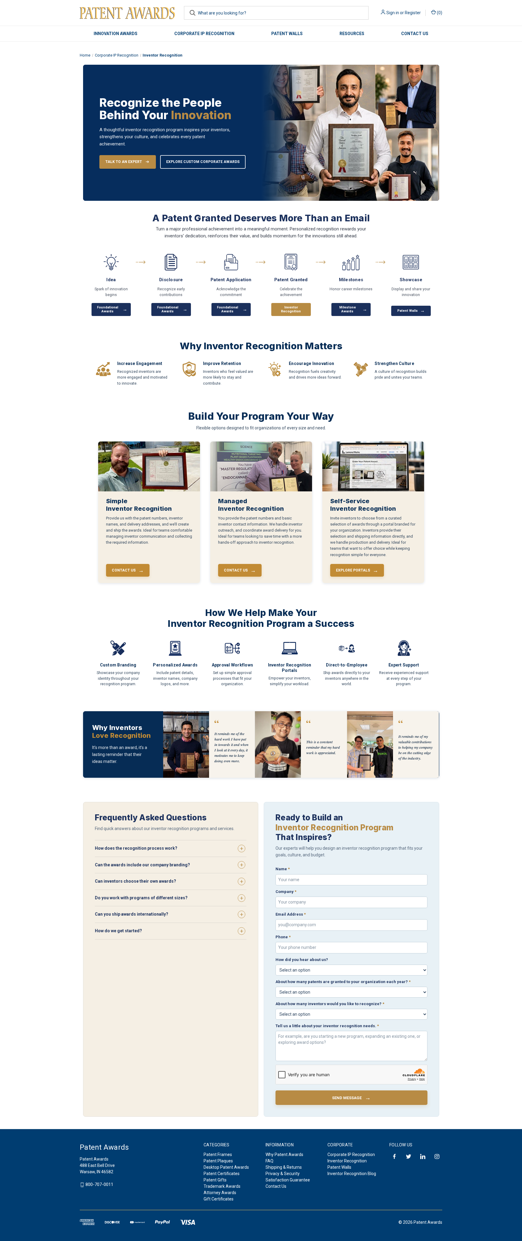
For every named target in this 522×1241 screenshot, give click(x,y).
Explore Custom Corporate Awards (203, 162)
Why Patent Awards (284, 1154)
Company (286, 891)
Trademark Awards (222, 1186)
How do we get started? (118, 930)
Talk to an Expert (123, 162)
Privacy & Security (283, 1173)
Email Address (291, 914)
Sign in (392, 12)
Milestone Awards (353, 309)
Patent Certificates (222, 1173)
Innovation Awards (115, 33)
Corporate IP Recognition (204, 33)
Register (413, 12)
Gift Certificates (219, 1199)
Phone (283, 937)
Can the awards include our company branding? (142, 864)
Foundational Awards (112, 309)
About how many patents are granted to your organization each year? (343, 981)
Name (283, 869)
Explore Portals (357, 570)
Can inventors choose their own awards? (135, 881)
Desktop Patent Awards (226, 1167)
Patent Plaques (218, 1160)
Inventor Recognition (347, 1160)
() (439, 12)
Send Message (351, 1097)
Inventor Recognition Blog (351, 1173)
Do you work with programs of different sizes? (141, 897)
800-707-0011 (99, 1184)
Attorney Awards (220, 1192)
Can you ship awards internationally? (131, 914)
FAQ (269, 1160)
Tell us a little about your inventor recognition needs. (327, 1026)
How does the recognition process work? (136, 848)
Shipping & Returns (284, 1167)
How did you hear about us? (302, 959)
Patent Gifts (215, 1179)
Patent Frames (218, 1154)
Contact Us (414, 33)
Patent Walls (287, 33)
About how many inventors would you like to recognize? (330, 1004)
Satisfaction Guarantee (288, 1179)
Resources (352, 33)
